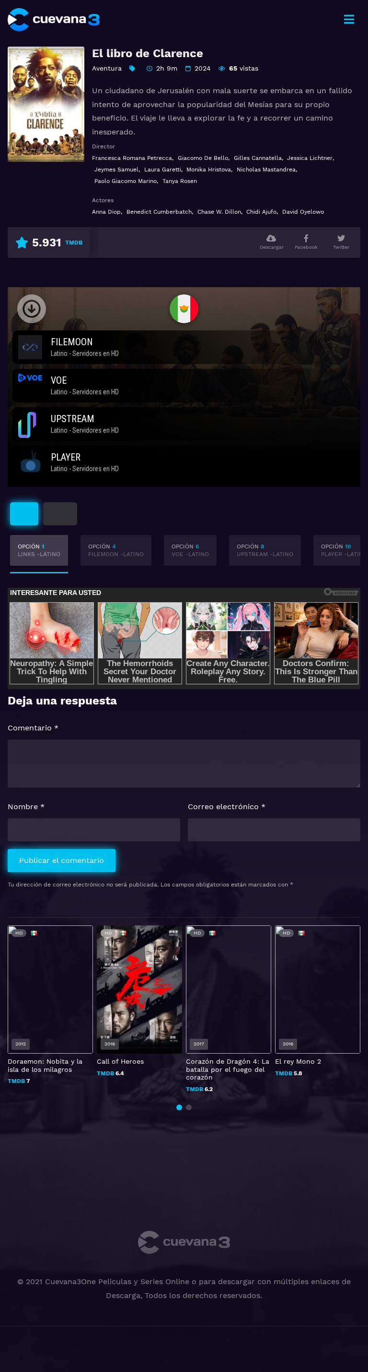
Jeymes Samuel (116, 169)
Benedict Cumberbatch (159, 211)
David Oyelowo (303, 211)
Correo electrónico (226, 806)
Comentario (33, 727)
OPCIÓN (39, 550)
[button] (179, 1107)
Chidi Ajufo (261, 211)
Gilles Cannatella (258, 158)
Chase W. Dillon (219, 211)
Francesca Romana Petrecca (132, 158)
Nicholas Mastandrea (266, 169)
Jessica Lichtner (310, 158)
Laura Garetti (162, 169)
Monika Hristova (208, 169)
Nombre (26, 806)
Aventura (107, 68)
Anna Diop (106, 211)
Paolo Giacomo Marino (125, 181)
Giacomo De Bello (203, 158)
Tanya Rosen (179, 181)
